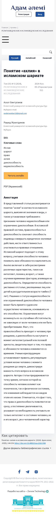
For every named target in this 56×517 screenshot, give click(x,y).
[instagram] (36, 471)
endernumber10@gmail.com (15, 113)
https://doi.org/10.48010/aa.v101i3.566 (30, 443)
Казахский (47, 58)
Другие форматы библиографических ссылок (26, 448)
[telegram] (27, 471)
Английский (30, 58)
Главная (5, 27)
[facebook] (19, 471)
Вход (40, 14)
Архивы (13, 27)
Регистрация (23, 14)
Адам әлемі (28, 7)
